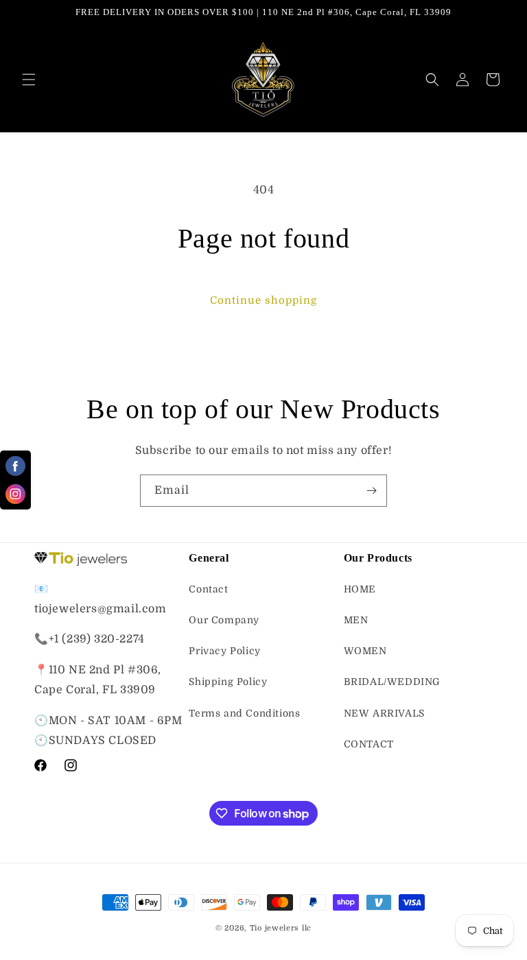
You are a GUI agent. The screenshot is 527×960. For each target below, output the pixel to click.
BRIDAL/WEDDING (392, 681)
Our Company (224, 619)
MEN (356, 619)
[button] (29, 79)
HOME (360, 589)
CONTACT (369, 744)
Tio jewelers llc (281, 928)
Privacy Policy (224, 650)
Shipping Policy (228, 681)
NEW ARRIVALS (384, 713)
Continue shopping (263, 300)
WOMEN (365, 650)
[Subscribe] (371, 491)
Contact (208, 589)
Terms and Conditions (244, 713)
